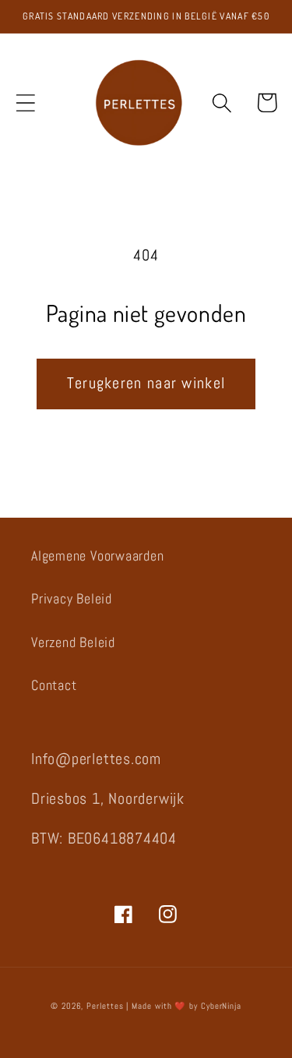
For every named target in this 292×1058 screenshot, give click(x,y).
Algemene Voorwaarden (97, 555)
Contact (53, 685)
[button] (25, 102)
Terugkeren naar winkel (146, 383)
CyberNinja (221, 1005)
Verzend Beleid (73, 642)
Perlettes (104, 1005)
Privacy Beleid (71, 598)
